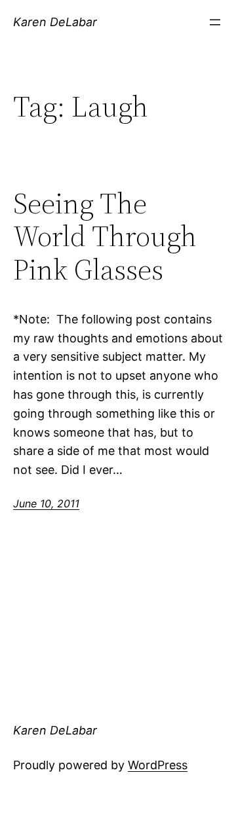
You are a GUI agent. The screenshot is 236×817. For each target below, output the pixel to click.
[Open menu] (215, 22)
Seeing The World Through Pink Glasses (105, 237)
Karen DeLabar (55, 22)
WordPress (157, 765)
